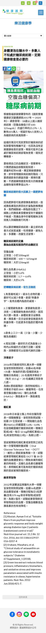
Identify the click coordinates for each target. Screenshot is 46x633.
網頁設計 (14, 627)
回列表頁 (23, 597)
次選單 (8, 36)
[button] (41, 3)
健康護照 (13, 12)
